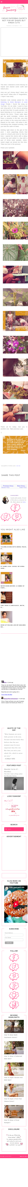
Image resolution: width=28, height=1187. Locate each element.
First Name (8, 937)
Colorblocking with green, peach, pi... (14, 548)
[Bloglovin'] (14, 995)
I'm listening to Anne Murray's (14, 102)
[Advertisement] (14, 42)
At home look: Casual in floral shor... (13, 567)
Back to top (23, 1156)
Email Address (9, 932)
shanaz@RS (14, 495)
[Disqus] (14, 658)
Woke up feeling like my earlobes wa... (13, 626)
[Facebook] (14, 958)
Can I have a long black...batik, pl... (13, 606)
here (24, 502)
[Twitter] (14, 967)
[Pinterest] (14, 976)
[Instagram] (14, 1005)
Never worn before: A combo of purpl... (12, 587)
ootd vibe (18, 465)
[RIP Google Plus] (14, 986)
